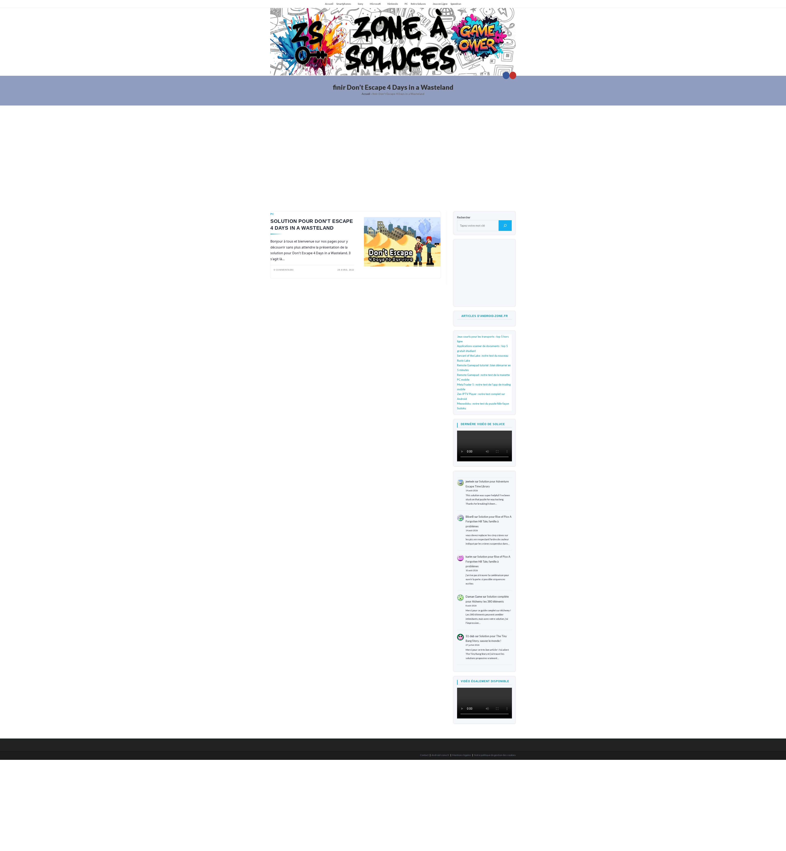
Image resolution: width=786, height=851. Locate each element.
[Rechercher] (505, 225)
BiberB (470, 516)
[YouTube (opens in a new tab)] (512, 75)
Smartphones (343, 3)
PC (406, 3)
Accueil (329, 3)
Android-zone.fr (440, 755)
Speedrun (456, 3)
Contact (424, 755)
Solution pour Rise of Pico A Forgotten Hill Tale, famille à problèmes (489, 521)
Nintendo (392, 3)
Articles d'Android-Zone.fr (484, 316)
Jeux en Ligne (440, 3)
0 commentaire (284, 269)
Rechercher (463, 217)
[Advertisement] (393, 155)
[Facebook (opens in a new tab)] (506, 75)
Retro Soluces (418, 3)
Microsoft (375, 3)
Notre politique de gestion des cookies (495, 755)
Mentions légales (461, 755)
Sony (360, 3)
